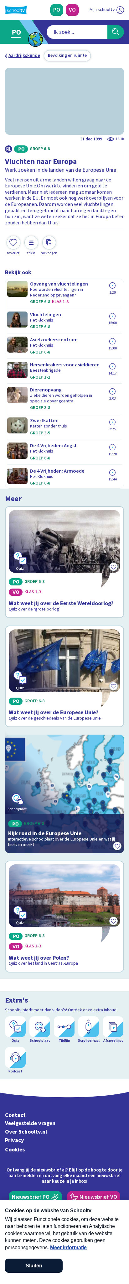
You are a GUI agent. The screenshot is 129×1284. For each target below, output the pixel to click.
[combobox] (77, 32)
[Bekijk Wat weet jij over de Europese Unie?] (64, 676)
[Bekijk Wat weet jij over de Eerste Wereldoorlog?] (64, 562)
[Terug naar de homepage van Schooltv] (16, 10)
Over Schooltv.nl (26, 1132)
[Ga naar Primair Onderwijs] (17, 32)
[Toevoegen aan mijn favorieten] (117, 846)
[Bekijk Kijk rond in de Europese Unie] (64, 794)
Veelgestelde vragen (30, 1123)
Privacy (14, 1140)
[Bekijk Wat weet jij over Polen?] (64, 916)
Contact (15, 1115)
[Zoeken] (115, 32)
